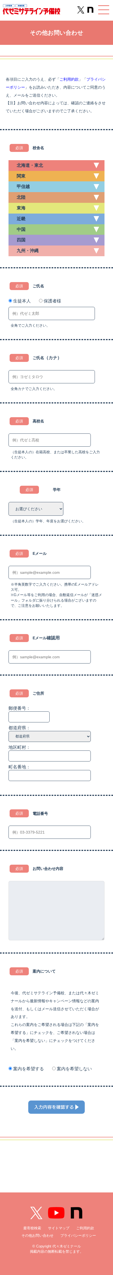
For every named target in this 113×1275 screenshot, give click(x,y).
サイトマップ (58, 1228)
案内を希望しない (74, 1068)
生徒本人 (22, 301)
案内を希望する (28, 1068)
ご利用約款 (69, 79)
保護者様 (52, 301)
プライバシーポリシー (78, 1235)
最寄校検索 (32, 1228)
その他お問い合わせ (37, 1235)
